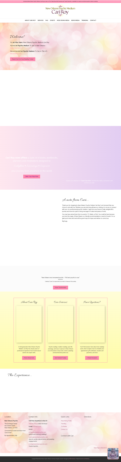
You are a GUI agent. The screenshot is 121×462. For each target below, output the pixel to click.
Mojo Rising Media (63, 20)
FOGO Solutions (72, 459)
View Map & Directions (100, 448)
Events (52, 20)
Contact (93, 20)
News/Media (75, 20)
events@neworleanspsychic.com (38, 437)
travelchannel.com (16, 48)
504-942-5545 (37, 426)
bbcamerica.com (15, 53)
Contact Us (64, 429)
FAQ (46, 20)
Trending (84, 20)
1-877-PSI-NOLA (33, 424)
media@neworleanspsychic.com (38, 444)
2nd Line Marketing (85, 459)
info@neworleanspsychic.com (37, 432)
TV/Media (64, 426)
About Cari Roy (30, 20)
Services (40, 20)
